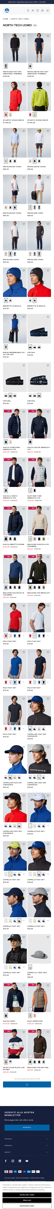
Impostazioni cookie (27, 1206)
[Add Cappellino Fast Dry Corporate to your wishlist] (48, 698)
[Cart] (42, 10)
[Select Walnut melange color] (30, 1062)
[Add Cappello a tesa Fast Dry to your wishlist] (48, 937)
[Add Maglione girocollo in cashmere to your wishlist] (48, 509)
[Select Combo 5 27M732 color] (39, 346)
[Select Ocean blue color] (6, 300)
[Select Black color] (10, 538)
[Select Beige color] (6, 161)
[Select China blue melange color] (6, 587)
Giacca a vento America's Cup (10, 497)
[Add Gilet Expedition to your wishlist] (48, 985)
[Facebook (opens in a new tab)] (6, 1161)
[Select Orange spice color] (35, 1015)
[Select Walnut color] (30, 1015)
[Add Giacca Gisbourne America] (23, 412)
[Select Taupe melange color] (30, 538)
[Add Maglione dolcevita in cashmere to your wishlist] (23, 557)
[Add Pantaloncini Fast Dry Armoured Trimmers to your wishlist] (48, 36)
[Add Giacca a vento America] (23, 460)
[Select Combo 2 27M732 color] (35, 346)
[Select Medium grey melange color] (44, 587)
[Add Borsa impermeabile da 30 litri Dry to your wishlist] (23, 317)
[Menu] (48, 11)
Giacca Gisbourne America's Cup (11, 448)
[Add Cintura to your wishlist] (48, 317)
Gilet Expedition (35, 1021)
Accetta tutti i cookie (27, 1195)
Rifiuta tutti (27, 1200)
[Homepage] (6, 10)
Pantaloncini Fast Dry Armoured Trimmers (38, 73)
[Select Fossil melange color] (35, 538)
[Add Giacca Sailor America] (48, 412)
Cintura (31, 353)
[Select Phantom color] (6, 66)
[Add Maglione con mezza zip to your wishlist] (48, 557)
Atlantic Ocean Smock (13, 120)
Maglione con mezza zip (38, 593)
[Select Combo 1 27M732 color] (30, 346)
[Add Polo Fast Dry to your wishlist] (23, 606)
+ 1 (23, 636)
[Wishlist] (37, 10)
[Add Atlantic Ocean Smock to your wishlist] (23, 84)
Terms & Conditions (22, 1178)
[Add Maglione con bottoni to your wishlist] (48, 1032)
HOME (5, 19)
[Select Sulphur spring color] (10, 114)
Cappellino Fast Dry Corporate (37, 735)
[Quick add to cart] (6, 435)
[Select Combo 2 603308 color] (15, 538)
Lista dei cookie (10, 1178)
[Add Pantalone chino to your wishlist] (48, 177)
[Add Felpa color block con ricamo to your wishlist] (23, 1032)
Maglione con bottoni (38, 1068)
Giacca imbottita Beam (13, 544)
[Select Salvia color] (44, 538)
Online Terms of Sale (37, 1178)
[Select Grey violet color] (10, 441)
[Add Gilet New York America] (48, 460)
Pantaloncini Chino (12, 167)
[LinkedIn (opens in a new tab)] (20, 1161)
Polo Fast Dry (9, 641)
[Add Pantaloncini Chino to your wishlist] (23, 131)
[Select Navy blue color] (15, 161)
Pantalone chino (35, 213)
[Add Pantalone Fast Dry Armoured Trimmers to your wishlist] (23, 36)
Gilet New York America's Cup (34, 497)
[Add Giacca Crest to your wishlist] (23, 985)
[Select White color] (10, 635)
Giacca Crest (9, 1021)
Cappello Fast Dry (36, 831)
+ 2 (47, 539)
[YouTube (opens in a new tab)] (27, 1161)
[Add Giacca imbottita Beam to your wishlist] (23, 509)
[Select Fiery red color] (6, 114)
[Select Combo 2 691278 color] (6, 1062)
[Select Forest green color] (39, 538)
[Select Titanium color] (39, 728)
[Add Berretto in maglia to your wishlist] (23, 270)
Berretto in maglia (12, 306)
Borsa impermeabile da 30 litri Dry (14, 354)
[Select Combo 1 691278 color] (10, 1062)
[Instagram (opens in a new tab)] (13, 1161)
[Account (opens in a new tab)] (32, 10)
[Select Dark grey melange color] (15, 587)
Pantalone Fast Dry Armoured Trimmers (12, 73)
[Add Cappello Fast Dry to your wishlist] (48, 795)
